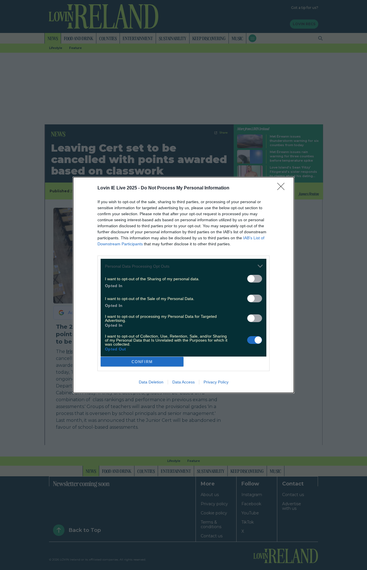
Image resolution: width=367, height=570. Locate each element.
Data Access (183, 382)
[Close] (282, 188)
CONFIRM (142, 362)
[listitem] (183, 266)
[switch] (254, 279)
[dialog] (183, 285)
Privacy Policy (216, 382)
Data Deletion (151, 382)
